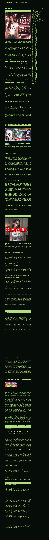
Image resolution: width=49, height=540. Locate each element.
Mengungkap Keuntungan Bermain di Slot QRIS (14, 379)
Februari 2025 (34, 37)
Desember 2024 (34, 39)
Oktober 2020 (34, 75)
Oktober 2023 (34, 53)
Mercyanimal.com (8, 2)
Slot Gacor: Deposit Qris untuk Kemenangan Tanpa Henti (17, 216)
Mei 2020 (33, 80)
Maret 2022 (34, 66)
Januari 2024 (34, 50)
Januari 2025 (34, 38)
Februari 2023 (34, 61)
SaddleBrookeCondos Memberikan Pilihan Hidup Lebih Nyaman (36, 16)
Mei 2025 (33, 34)
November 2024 (34, 40)
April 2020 (34, 81)
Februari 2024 (34, 49)
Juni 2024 (34, 45)
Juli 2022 (34, 64)
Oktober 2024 (34, 41)
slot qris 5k (27, 376)
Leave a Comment (21, 121)
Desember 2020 (34, 73)
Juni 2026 (34, 25)
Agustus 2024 (34, 43)
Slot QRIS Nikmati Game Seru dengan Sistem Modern (16, 10)
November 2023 (34, 52)
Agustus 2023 (34, 55)
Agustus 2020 (34, 77)
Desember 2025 (34, 31)
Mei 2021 (33, 71)
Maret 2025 (34, 36)
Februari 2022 (34, 67)
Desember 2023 (34, 51)
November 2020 (34, 74)
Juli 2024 (34, 44)
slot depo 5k (12, 42)
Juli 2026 (34, 24)
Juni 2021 (34, 70)
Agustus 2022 (34, 63)
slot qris (11, 121)
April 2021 (34, 72)
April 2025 (34, 35)
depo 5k (13, 421)
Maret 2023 (34, 60)
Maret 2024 (34, 48)
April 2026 (34, 27)
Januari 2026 (34, 30)
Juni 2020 (34, 79)
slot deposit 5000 (25, 120)
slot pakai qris (9, 438)
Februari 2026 (34, 29)
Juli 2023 (34, 56)
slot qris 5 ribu (21, 376)
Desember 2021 (34, 68)
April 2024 (34, 47)
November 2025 (34, 32)
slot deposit (17, 479)
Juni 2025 (34, 33)
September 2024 (34, 42)
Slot (13, 120)
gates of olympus (11, 416)
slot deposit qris (19, 421)
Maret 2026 (34, 28)
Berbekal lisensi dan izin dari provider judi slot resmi (17, 482)
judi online (10, 120)
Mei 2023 (33, 58)
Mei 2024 (33, 46)
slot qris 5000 (16, 121)
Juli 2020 (34, 78)
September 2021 (34, 69)
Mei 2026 (33, 26)
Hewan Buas (10, 376)
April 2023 (34, 59)
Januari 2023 (34, 62)
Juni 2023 (34, 57)
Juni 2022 (34, 65)
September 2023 (34, 54)
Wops (14, 12)
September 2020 (34, 76)
